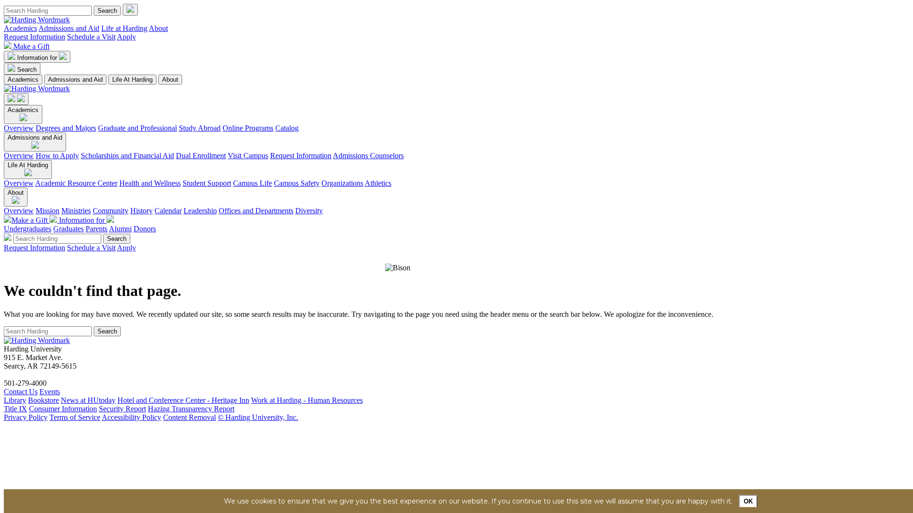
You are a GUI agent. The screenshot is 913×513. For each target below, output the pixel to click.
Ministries (76, 211)
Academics (20, 28)
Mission (47, 211)
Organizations (342, 183)
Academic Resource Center (76, 183)
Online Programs (248, 128)
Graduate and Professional (137, 128)
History (141, 211)
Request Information (34, 37)
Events (49, 392)
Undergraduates (27, 229)
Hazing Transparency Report (191, 409)
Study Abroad (200, 128)
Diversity (309, 211)
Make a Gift (31, 46)
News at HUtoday (88, 400)
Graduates (68, 229)
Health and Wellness (150, 183)
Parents (96, 229)
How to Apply (57, 156)
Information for (38, 57)
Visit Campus (248, 156)
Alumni (120, 229)
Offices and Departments (256, 211)
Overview (19, 128)
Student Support (207, 183)
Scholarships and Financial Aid (127, 156)
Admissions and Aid (69, 28)
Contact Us (21, 392)
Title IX (15, 409)
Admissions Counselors (368, 156)
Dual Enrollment (201, 156)
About (158, 28)
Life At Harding (132, 79)
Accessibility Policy (131, 417)
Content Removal (189, 417)
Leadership (200, 211)
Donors (145, 229)
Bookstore (43, 400)
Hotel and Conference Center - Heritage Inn (183, 400)
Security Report (122, 409)
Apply (126, 37)
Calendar (168, 211)
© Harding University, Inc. (258, 417)
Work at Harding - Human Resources (307, 400)
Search (27, 69)
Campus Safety (297, 183)
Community (110, 211)
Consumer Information (63, 409)
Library (15, 400)
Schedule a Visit (91, 37)
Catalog (287, 128)
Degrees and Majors (66, 128)
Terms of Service (74, 417)
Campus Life (252, 183)
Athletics (378, 183)
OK (748, 501)
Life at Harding (124, 28)
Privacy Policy (26, 417)
